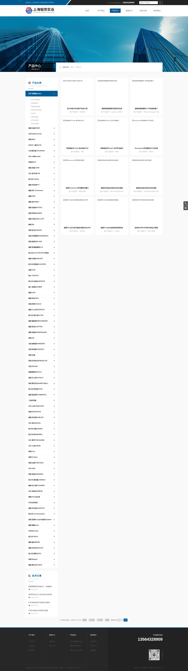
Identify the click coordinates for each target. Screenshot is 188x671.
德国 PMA (31, 196)
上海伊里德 (32, 400)
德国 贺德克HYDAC (35, 207)
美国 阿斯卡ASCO (34, 304)
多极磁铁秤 (35, 103)
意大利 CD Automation (36, 514)
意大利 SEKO (33, 536)
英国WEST (32, 162)
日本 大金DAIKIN (34, 446)
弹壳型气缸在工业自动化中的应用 (40, 594)
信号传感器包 (35, 99)
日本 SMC (31, 468)
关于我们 (101, 11)
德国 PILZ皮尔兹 (34, 497)
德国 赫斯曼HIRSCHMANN (38, 321)
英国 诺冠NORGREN (35, 474)
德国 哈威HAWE (34, 128)
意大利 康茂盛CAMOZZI (36, 480)
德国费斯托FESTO (35, 372)
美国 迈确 (31, 355)
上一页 (92, 620)
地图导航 (93, 650)
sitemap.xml (159, 667)
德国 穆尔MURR (34, 542)
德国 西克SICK (33, 298)
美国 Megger (33, 559)
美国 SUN (31, 270)
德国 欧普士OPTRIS (35, 326)
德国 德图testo (33, 525)
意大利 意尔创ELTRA (35, 315)
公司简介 (32, 641)
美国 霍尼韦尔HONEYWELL (38, 383)
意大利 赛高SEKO (34, 553)
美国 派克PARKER (35, 230)
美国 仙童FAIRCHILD (36, 463)
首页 (87, 11)
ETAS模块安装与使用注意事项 (39, 602)
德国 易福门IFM (33, 168)
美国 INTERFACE (34, 412)
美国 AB (31, 338)
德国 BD (31, 224)
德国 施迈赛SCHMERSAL (37, 395)
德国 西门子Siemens (35, 190)
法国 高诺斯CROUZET (36, 349)
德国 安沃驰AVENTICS (36, 508)
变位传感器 (35, 120)
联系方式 (93, 646)
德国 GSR (31, 292)
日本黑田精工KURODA (36, 151)
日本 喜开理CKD (34, 173)
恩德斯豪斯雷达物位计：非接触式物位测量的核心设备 (41, 586)
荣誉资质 (32, 650)
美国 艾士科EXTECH (35, 378)
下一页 (100, 620)
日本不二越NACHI (34, 145)
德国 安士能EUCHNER (36, 485)
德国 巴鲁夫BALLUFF (36, 219)
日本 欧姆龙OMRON (35, 491)
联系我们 (157, 11)
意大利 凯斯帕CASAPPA (37, 264)
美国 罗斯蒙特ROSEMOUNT (38, 236)
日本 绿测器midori (34, 93)
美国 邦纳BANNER (35, 213)
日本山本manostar (35, 134)
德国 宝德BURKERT (35, 258)
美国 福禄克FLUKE (35, 241)
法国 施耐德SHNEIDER (36, 343)
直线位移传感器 (36, 110)
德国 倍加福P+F (34, 185)
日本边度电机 (33, 502)
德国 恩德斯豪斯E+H (35, 247)
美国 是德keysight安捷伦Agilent (39, 519)
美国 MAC (32, 139)
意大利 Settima (33, 179)
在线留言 (93, 641)
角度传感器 (35, 123)
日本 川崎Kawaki (34, 156)
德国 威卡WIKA (33, 202)
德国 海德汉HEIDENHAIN (37, 332)
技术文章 (143, 11)
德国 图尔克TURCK (35, 565)
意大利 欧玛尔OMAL (35, 434)
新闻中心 (129, 11)
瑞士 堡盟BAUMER (35, 287)
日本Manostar (33, 531)
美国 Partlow (33, 457)
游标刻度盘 (35, 117)
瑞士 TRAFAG (33, 275)
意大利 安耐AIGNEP (35, 429)
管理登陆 (151, 667)
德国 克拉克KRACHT (35, 548)
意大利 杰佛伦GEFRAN (36, 281)
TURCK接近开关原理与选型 (38, 610)
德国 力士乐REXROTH (36, 309)
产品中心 (115, 11)
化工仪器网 (143, 667)
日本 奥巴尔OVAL (34, 423)
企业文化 (32, 646)
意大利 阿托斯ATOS (35, 389)
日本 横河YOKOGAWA (36, 440)
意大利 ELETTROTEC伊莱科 (38, 253)
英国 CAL (31, 451)
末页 (107, 620)
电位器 (33, 113)
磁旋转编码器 (35, 106)
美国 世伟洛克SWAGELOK (37, 361)
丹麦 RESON (33, 366)
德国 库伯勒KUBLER (35, 417)
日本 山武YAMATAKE (36, 406)
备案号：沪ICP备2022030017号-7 (70, 668)
